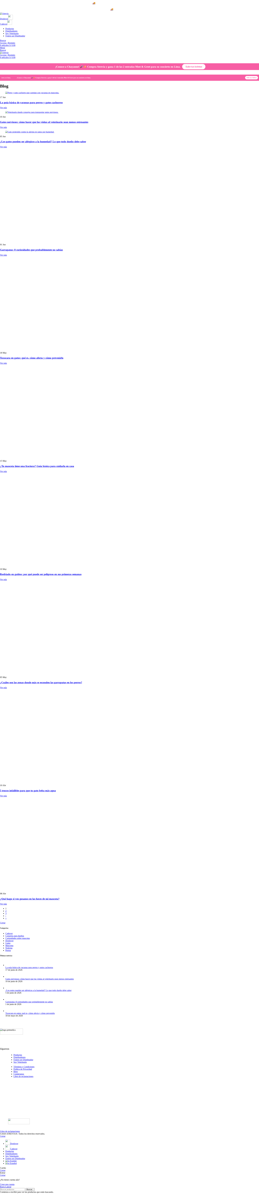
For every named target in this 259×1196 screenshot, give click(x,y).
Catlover (3, 24)
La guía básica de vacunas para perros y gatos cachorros (31, 102)
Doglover (4, 19)
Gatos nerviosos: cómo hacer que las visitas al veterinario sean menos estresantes (44, 122)
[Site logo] (4, 13)
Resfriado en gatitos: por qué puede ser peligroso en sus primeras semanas (40, 907)
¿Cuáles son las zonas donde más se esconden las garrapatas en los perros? (41, 1015)
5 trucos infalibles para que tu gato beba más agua (28, 1123)
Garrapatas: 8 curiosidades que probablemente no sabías (31, 360)
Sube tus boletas (194, 66)
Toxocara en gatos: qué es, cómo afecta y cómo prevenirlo (31, 579)
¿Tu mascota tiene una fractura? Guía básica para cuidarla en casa (37, 799)
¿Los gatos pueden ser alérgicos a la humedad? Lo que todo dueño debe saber (43, 141)
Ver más (3, 107)
